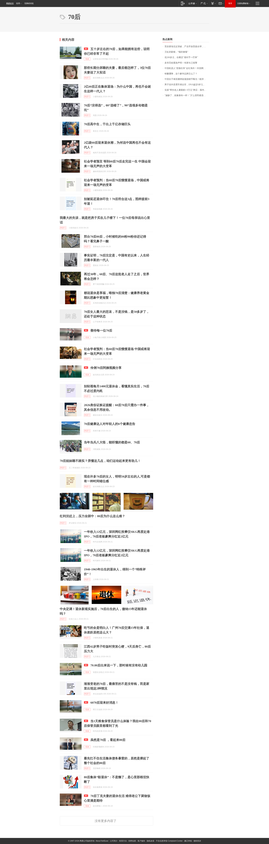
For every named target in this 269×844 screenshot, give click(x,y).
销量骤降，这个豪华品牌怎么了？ (181, 74)
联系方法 (123, 841)
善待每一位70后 (101, 330)
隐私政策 (150, 841)
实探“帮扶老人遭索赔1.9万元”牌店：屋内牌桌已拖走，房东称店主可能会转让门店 (187, 90)
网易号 (87, 78)
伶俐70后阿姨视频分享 (106, 367)
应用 (18, 3)
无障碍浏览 (29, 3)
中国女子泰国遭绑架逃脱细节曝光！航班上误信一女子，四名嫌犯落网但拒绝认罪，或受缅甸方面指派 (187, 79)
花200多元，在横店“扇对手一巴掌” (181, 57)
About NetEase (102, 841)
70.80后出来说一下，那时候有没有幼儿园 (118, 665)
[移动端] (183, 3)
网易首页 (10, 3)
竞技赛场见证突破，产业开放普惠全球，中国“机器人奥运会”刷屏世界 (187, 46)
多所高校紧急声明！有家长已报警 (181, 63)
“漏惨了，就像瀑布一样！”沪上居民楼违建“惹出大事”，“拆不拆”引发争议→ (187, 95)
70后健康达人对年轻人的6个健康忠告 (109, 423)
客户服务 (141, 841)
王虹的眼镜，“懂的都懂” (176, 52)
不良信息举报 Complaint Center (169, 841)
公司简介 (114, 841)
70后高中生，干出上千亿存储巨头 (107, 124)
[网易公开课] (192, 3)
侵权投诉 (197, 841)
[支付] (213, 3)
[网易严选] (203, 3)
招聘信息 (132, 841)
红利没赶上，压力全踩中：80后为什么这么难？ (92, 516)
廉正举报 (188, 841)
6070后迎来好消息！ (104, 702)
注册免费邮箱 (242, 3)
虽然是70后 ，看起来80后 (107, 740)
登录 (230, 3)
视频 (87, 59)
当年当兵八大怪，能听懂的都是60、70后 (112, 442)
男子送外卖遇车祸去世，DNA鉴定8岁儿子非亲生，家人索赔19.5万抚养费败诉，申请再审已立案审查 (187, 84)
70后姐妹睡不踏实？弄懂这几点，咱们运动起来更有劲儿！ (100, 460)
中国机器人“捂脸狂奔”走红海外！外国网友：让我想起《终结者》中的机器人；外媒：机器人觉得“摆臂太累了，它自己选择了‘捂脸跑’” (187, 68)
